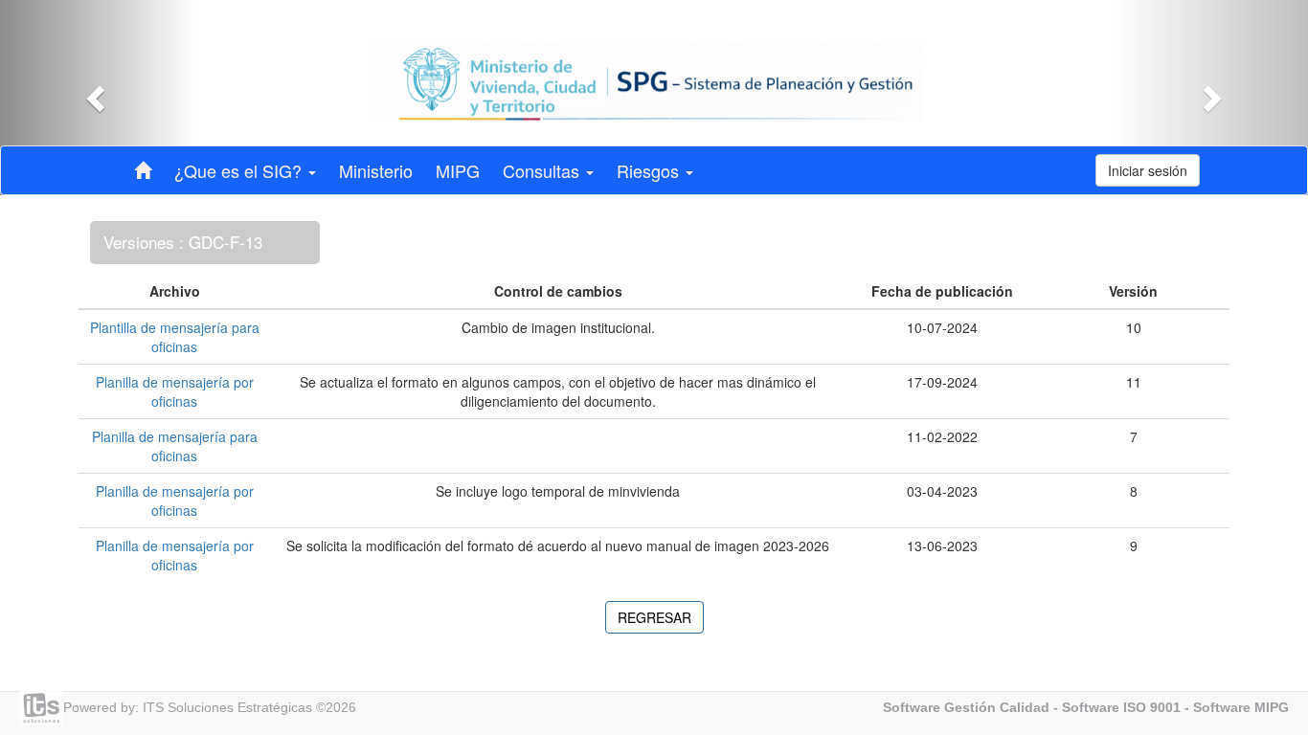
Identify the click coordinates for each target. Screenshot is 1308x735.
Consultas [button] (543, 170)
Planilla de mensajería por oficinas (175, 391)
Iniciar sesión (1147, 170)
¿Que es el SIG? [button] (240, 170)
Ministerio (376, 170)
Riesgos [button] (650, 170)
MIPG (458, 170)
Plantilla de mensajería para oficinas (174, 337)
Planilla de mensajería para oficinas (175, 446)
